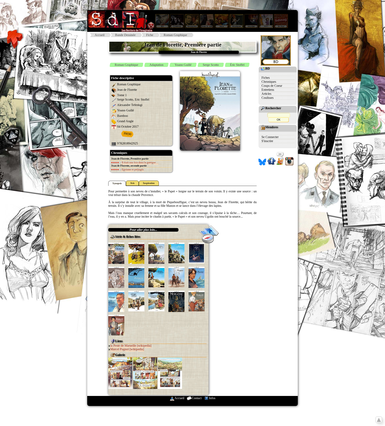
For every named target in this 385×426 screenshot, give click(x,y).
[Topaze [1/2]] (196, 300)
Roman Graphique (175, 35)
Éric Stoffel (237, 65)
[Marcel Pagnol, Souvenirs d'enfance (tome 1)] (136, 300)
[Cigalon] (116, 252)
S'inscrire (267, 141)
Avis (132, 183)
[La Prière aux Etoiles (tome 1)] (196, 252)
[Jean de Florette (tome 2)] (176, 252)
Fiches (265, 77)
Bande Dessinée (125, 35)
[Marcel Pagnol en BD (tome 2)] (196, 277)
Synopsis (117, 183)
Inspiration (149, 183)
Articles (266, 93)
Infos (212, 398)
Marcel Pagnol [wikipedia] (127, 349)
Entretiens (267, 89)
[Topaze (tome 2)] (116, 324)
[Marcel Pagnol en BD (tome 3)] (116, 301)
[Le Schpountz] (116, 277)
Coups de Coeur (271, 85)
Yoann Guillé (183, 65)
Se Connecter (270, 137)
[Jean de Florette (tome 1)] (156, 252)
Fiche (149, 35)
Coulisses (267, 97)
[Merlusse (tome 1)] (176, 301)
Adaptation (156, 65)
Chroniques (268, 81)
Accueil (99, 35)
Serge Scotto (211, 65)
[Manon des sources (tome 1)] (156, 276)
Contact (197, 398)
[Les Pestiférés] (136, 277)
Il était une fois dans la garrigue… (139, 162)
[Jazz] (136, 252)
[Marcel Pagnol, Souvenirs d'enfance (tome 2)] (156, 300)
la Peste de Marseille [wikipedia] (130, 345)
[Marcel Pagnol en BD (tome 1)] (176, 276)
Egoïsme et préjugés (132, 169)
